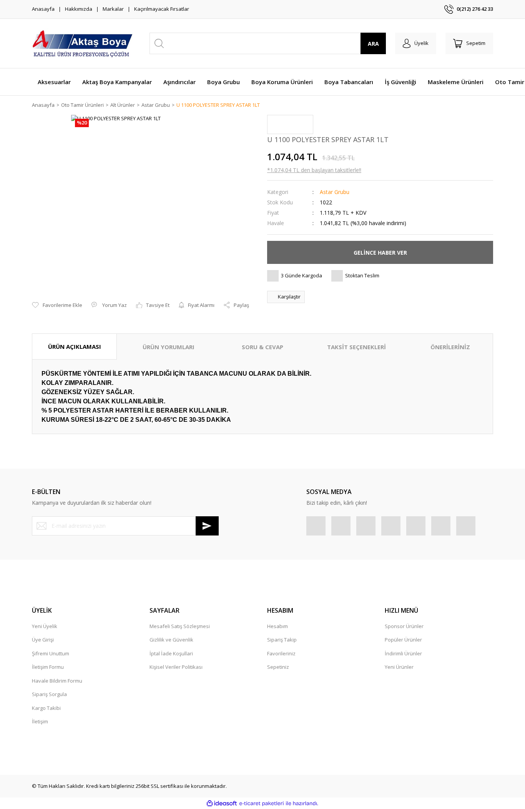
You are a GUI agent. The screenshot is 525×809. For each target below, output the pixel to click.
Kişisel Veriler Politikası (176, 666)
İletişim (40, 721)
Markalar (113, 8)
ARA (373, 43)
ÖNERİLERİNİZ (450, 347)
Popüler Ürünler (403, 639)
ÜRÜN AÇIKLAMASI (74, 346)
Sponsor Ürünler (404, 626)
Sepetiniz (278, 666)
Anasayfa (43, 8)
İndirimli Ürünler (403, 653)
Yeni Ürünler (399, 666)
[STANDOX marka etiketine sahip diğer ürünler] (290, 124)
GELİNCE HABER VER (380, 252)
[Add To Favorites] (57, 305)
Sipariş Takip (282, 639)
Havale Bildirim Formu (57, 680)
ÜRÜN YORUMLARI (168, 347)
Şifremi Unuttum (50, 653)
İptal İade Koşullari (171, 653)
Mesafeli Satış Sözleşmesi (180, 626)
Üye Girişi (43, 639)
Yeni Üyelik (44, 626)
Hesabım (277, 626)
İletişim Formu (48, 666)
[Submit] (207, 525)
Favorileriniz (281, 653)
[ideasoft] (221, 803)
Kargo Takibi (46, 708)
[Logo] (82, 43)
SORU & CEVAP (262, 347)
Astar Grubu (334, 192)
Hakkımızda (78, 8)
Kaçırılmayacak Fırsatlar (161, 8)
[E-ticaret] (261, 803)
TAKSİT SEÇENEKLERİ (356, 347)
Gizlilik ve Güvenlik (171, 639)
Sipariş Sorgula (49, 694)
